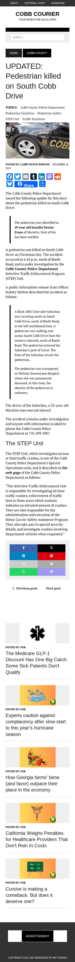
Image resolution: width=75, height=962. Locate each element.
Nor (23, 647)
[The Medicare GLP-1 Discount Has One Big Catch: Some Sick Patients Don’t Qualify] (38, 640)
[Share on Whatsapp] (23, 572)
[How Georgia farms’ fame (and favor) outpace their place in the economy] (38, 764)
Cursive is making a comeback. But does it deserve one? (29, 895)
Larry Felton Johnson (35, 164)
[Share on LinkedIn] (23, 556)
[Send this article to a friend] (23, 564)
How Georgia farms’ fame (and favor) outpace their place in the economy (32, 783)
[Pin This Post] (51, 556)
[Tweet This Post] (51, 548)
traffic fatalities (33, 119)
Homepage (58, 3)
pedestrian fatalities (20, 113)
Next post (53, 588)
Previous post (26, 588)
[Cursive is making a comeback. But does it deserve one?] (38, 876)
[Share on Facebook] (23, 548)
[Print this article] (51, 564)
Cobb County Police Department (43, 107)
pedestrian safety (49, 113)
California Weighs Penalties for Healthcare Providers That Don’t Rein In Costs (37, 839)
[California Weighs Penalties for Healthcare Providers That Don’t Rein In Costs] (38, 820)
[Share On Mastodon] (51, 572)
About (14, 3)
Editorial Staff (35, 3)
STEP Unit (12, 119)
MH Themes (60, 957)
